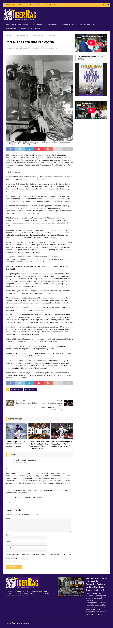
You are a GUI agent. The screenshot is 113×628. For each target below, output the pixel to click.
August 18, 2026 (94, 590)
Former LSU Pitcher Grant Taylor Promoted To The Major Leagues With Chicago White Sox (38, 445)
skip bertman (30, 389)
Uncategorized (48, 48)
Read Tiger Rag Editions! (30, 29)
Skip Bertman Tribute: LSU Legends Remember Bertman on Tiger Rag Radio (96, 583)
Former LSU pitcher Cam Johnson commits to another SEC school (15, 444)
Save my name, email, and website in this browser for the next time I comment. (40, 554)
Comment (10, 518)
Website (9, 547)
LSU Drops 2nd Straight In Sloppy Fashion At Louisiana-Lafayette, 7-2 (61, 444)
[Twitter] (108, 5)
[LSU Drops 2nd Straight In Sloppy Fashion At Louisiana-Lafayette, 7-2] (62, 431)
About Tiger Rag (35, 5)
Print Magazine (9, 5)
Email (8, 541)
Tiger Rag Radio (10, 29)
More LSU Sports (68, 24)
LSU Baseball (53, 24)
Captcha (9, 558)
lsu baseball (16, 389)
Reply (10, 502)
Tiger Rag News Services (30, 48)
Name (8, 534)
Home (7, 24)
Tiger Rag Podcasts (86, 24)
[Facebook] (104, 5)
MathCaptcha (14, 561)
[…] (102, 614)
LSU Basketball (37, 24)
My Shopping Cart (50, 5)
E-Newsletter (21, 5)
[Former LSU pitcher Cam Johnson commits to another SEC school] (16, 431)
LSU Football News (19, 24)
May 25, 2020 (13, 48)
